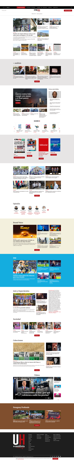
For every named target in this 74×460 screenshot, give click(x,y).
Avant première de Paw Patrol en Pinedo (57, 332)
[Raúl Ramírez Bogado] (16, 208)
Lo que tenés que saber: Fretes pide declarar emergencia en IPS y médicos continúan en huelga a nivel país (20, 177)
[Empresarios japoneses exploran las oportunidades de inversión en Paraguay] (37, 185)
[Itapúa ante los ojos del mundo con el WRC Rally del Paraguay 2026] (21, 414)
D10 (41, 7)
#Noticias (50, 311)
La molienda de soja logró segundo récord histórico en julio (16, 54)
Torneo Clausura (39, 267)
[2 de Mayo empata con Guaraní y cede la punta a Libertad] (43, 263)
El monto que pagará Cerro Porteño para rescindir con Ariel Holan (54, 269)
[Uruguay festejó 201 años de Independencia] (25, 325)
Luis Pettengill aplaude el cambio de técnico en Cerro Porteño (54, 281)
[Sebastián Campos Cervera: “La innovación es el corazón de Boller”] (43, 228)
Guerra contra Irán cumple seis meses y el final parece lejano (23, 97)
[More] (35, 7)
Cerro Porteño (15, 274)
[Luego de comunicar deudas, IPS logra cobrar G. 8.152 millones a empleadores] (43, 33)
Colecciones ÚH (48, 351)
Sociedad (14, 330)
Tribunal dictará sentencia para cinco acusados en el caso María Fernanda (55, 106)
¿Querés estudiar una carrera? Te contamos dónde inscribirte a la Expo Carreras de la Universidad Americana (55, 234)
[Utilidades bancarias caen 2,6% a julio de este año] (57, 47)
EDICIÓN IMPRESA (68, 10)
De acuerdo (55, 458)
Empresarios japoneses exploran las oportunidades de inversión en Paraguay (36, 192)
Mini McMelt (23, 240)
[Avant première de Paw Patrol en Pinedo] (57, 325)
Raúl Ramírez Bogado (16, 211)
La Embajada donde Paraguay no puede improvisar (23, 213)
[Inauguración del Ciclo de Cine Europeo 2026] (33, 325)
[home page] (19, 441)
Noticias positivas (39, 13)
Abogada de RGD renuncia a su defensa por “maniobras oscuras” (53, 192)
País (38, 75)
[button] (59, 128)
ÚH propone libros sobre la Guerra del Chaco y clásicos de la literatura (26, 362)
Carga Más (37, 195)
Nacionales (38, 25)
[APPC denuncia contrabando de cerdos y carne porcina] (21, 185)
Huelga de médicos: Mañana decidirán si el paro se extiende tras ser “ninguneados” (37, 177)
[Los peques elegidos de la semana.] (16, 325)
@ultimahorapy (51, 290)
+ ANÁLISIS (38, 7)
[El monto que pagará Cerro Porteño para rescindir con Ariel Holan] (55, 263)
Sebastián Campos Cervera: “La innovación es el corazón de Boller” (42, 234)
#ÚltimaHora (56, 311)
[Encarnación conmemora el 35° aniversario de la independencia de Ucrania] (55, 241)
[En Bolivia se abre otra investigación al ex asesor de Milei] (26, 110)
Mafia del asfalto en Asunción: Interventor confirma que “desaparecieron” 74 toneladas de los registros (42, 77)
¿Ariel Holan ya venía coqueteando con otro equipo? (42, 281)
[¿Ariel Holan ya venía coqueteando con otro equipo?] (43, 276)
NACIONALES (28, 7)
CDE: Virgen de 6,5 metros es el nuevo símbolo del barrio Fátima (48, 54)
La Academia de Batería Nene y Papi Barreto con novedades (41, 313)
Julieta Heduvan (23, 210)
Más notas (29, 155)
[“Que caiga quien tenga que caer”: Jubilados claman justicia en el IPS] (18, 70)
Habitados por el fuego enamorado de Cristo (37, 213)
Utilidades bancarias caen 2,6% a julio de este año (57, 54)
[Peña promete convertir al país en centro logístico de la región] (53, 170)
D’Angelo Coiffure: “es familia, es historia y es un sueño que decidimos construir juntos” (42, 246)
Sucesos (14, 75)
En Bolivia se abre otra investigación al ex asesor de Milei (26, 114)
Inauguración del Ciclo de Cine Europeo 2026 (32, 332)
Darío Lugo (44, 210)
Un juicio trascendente (16, 213)
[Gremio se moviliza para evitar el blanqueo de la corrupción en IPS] (55, 70)
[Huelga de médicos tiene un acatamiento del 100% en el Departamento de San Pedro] (37, 414)
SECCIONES (33, 7)
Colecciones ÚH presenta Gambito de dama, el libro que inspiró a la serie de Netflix (53, 353)
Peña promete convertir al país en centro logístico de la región (52, 177)
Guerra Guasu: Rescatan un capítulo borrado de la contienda (52, 421)
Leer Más (17, 102)
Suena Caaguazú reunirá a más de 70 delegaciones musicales (40, 54)
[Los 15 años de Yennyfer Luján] (41, 325)
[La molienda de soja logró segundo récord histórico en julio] (16, 47)
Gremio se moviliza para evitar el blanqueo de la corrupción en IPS (55, 77)
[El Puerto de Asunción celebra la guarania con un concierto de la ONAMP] (41, 296)
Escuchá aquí (53, 154)
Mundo (16, 92)
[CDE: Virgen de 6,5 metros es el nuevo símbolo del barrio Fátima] (49, 47)
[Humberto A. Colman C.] (30, 208)
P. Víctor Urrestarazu (37, 211)
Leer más (41, 158)
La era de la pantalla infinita (21, 308)
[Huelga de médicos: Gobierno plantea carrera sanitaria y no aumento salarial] (33, 47)
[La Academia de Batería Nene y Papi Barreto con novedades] (41, 308)
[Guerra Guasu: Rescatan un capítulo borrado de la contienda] (53, 414)
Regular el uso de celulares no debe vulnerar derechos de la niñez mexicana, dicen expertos (43, 115)
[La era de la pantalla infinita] (24, 299)
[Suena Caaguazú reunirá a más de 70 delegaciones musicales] (41, 47)
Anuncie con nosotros (40, 434)
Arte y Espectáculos (15, 306)
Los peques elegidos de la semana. (16, 332)
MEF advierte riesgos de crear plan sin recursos (24, 54)
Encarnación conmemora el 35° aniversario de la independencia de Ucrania (55, 246)
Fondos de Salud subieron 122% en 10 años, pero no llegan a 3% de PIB (24, 34)
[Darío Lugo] (44, 208)
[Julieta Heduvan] (23, 208)
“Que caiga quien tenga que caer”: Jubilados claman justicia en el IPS (18, 77)
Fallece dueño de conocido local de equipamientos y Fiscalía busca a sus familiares (55, 100)
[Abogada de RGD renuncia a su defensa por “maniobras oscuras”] (53, 185)
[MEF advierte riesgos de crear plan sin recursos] (25, 47)
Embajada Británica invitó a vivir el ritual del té (48, 332)
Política (26, 75)
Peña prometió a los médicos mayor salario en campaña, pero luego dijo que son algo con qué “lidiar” (31, 77)
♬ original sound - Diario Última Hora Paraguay (55, 312)
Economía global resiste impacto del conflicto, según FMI (17, 114)
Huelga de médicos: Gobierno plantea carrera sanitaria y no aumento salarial (32, 54)
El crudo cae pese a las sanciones (34, 114)
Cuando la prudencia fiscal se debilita (30, 213)
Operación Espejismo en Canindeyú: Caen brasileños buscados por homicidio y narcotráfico (55, 113)
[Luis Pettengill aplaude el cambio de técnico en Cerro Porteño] (55, 276)
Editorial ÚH (34, 13)
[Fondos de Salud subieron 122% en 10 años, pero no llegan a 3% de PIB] (25, 25)
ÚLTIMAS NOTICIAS (21, 7)
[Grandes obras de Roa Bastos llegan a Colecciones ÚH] (53, 361)
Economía (14, 32)
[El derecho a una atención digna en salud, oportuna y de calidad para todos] (43, 149)
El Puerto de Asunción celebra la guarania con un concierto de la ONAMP (41, 302)
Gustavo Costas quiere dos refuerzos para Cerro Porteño (23, 276)
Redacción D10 (39, 270)
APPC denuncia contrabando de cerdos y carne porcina (20, 192)
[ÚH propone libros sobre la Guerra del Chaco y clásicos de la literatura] (28, 351)
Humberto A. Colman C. (30, 211)
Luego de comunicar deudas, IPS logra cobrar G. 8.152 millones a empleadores (43, 39)
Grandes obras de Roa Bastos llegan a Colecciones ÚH (53, 367)
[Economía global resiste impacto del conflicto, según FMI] (17, 110)
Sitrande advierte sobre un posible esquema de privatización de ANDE (54, 27)
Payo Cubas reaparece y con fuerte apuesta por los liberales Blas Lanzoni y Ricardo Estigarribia (55, 110)
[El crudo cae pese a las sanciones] (34, 110)
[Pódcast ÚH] (55, 147)
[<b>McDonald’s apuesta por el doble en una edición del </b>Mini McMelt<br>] (25, 231)
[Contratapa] (31, 147)
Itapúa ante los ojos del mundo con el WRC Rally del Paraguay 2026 (20, 421)
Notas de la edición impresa (19, 157)
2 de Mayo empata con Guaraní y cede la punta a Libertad (42, 269)
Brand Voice (39, 232)
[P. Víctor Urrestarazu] (37, 208)
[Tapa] (19, 148)
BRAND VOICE (55, 7)
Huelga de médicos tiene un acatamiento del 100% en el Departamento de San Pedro (34, 421)
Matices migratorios (44, 212)
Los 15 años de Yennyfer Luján (40, 332)
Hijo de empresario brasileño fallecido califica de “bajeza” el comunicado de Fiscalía (55, 103)
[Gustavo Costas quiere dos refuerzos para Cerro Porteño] (25, 266)
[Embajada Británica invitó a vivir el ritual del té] (49, 325)
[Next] (48, 209)
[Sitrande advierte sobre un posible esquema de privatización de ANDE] (55, 21)
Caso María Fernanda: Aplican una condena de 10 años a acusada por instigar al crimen (42, 27)
